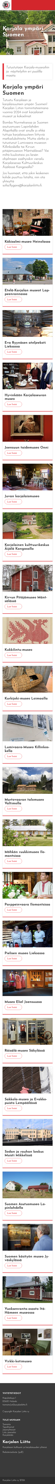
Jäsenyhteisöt (9, 1430)
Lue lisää (12, 247)
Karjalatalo (8, 1435)
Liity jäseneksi (9, 1432)
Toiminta (7, 1424)
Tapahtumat (8, 1427)
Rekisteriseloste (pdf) (13, 1452)
